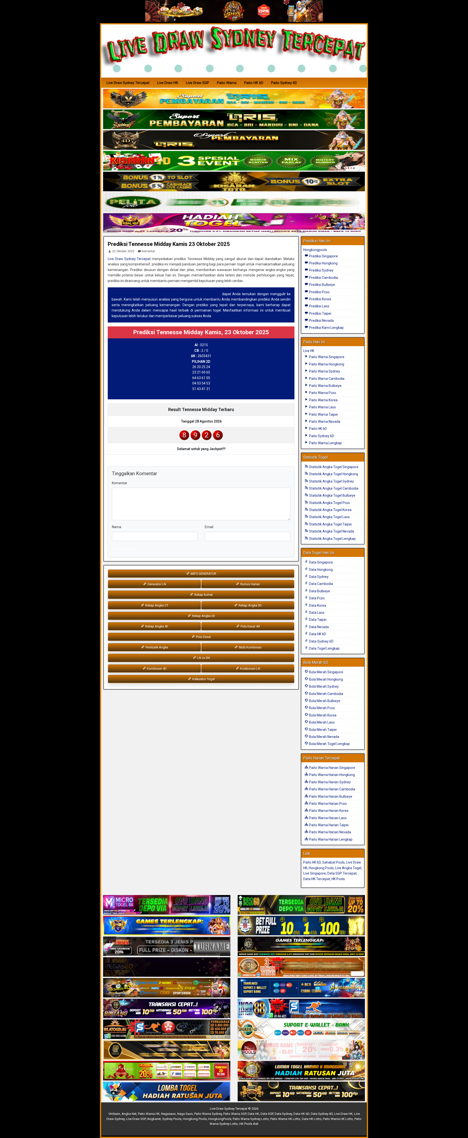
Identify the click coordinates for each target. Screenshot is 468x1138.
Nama (116, 527)
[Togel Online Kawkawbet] (166, 946)
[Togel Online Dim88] (234, 119)
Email (209, 527)
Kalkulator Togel (203, 679)
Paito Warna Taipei (323, 414)
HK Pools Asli (248, 1124)
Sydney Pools (171, 1119)
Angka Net (129, 1114)
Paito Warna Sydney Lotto (251, 1119)
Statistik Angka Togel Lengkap (332, 539)
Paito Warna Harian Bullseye (330, 796)
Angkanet (154, 1119)
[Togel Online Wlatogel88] (166, 1029)
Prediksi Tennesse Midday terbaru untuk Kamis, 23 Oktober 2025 (166, 294)
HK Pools (338, 879)
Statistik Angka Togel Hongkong (333, 474)
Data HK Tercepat (316, 879)
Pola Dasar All (250, 626)
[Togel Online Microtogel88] (166, 905)
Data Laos (316, 612)
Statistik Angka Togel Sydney (331, 481)
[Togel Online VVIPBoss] (234, 99)
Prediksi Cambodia (323, 278)
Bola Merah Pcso (321, 708)
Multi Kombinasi (250, 647)
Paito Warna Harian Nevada (329, 832)
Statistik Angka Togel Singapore (333, 467)
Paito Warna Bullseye (324, 386)
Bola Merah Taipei (322, 730)
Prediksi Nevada (321, 320)
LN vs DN (203, 658)
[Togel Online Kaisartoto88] (166, 1071)
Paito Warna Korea (323, 400)
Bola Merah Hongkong (325, 679)
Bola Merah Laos (321, 722)
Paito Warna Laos (322, 407)
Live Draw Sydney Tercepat (128, 83)
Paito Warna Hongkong (326, 364)
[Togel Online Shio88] (301, 1071)
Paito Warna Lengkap (325, 443)
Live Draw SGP (197, 83)
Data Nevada (318, 627)
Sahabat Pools (333, 862)
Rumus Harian (250, 584)
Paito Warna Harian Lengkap (330, 839)
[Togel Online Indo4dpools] (166, 1092)
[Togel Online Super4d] (234, 140)
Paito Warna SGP (234, 1114)
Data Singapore (320, 562)
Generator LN (156, 584)
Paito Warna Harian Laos (327, 818)
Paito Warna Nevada (324, 421)
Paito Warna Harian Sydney (329, 782)
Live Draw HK (167, 83)
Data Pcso (316, 598)
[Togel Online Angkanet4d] (301, 1029)
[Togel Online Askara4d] (166, 988)
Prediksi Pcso (319, 292)
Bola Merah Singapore (325, 672)
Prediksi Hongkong (323, 263)
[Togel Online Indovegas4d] (301, 1092)
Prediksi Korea (319, 299)
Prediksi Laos (318, 306)
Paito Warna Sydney (324, 371)
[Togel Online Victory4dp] (166, 926)
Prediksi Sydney (320, 270)
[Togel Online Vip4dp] (301, 946)
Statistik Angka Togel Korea (329, 510)
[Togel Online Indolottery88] (301, 1009)
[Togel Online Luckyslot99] (301, 926)
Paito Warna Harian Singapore (331, 768)
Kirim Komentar (125, 549)
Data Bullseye (319, 591)
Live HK (308, 351)
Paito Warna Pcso (322, 393)
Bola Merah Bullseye (324, 701)
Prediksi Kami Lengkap (326, 328)
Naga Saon (185, 1114)
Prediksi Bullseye (321, 285)
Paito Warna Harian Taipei (328, 825)
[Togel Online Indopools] (301, 1050)
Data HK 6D (317, 634)
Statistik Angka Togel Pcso (329, 503)
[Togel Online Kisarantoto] (234, 182)
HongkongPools (219, 1119)
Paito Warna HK (149, 1114)
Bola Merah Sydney (323, 686)
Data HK (253, 1114)
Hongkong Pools (321, 868)
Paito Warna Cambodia (326, 379)
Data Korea (317, 605)
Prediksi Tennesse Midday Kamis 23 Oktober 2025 (169, 244)
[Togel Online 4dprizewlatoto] (166, 1050)
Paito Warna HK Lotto (285, 1119)
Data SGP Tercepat (342, 873)
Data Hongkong (320, 570)
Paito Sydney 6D (284, 83)
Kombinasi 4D (156, 668)
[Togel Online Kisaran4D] (234, 161)
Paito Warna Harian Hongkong (331, 775)
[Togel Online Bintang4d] (166, 1009)
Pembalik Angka (156, 647)
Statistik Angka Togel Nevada (331, 531)
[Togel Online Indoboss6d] (301, 905)
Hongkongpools (315, 250)
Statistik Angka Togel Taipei (330, 524)
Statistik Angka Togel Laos (329, 517)
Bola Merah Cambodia (325, 694)
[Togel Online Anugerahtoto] (301, 988)
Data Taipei (317, 620)
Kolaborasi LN (249, 668)
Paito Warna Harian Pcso (327, 804)
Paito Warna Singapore (326, 357)
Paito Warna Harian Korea (328, 811)
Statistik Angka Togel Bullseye (331, 495)
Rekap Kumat (203, 594)
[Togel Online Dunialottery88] (301, 967)
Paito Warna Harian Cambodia (331, 789)
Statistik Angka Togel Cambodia (333, 488)
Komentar (148, 251)
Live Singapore (314, 873)
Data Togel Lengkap (324, 648)
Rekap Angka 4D (156, 626)
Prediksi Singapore (323, 256)
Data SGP (267, 1114)
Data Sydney (318, 577)
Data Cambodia (320, 584)
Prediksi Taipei (319, 313)
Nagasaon (168, 1114)
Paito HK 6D (253, 83)
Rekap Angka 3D (250, 605)
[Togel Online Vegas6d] (166, 967)
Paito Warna (226, 83)
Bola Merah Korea (322, 715)
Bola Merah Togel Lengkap (329, 744)
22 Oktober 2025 (123, 251)
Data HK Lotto (312, 1119)
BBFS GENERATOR (203, 573)
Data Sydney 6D (320, 641)
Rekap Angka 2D (203, 616)
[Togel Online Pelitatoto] (234, 202)
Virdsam (114, 1114)
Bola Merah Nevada (323, 737)
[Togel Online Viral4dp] (234, 223)
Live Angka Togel (348, 868)
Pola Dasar (203, 637)
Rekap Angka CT (156, 605)
